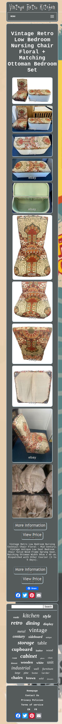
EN (28, 709)
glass (42, 658)
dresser (14, 663)
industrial (20, 667)
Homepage (32, 691)
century (19, 636)
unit (50, 662)
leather (39, 650)
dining (33, 623)
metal (21, 631)
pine (26, 672)
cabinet (28, 656)
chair (50, 657)
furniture (47, 668)
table (42, 643)
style (47, 616)
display (48, 624)
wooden (27, 662)
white (40, 662)
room (14, 658)
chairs (17, 677)
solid (41, 678)
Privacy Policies (32, 700)
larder (45, 673)
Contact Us (32, 695)
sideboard (35, 637)
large (17, 672)
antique (49, 637)
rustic (16, 617)
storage (26, 642)
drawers (50, 679)
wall (36, 668)
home (35, 673)
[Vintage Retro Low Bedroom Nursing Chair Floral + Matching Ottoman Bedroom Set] (32, 91)
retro (17, 623)
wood (49, 650)
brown (30, 678)
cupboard (22, 649)
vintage (38, 630)
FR (35, 709)
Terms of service (32, 705)
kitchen (31, 615)
